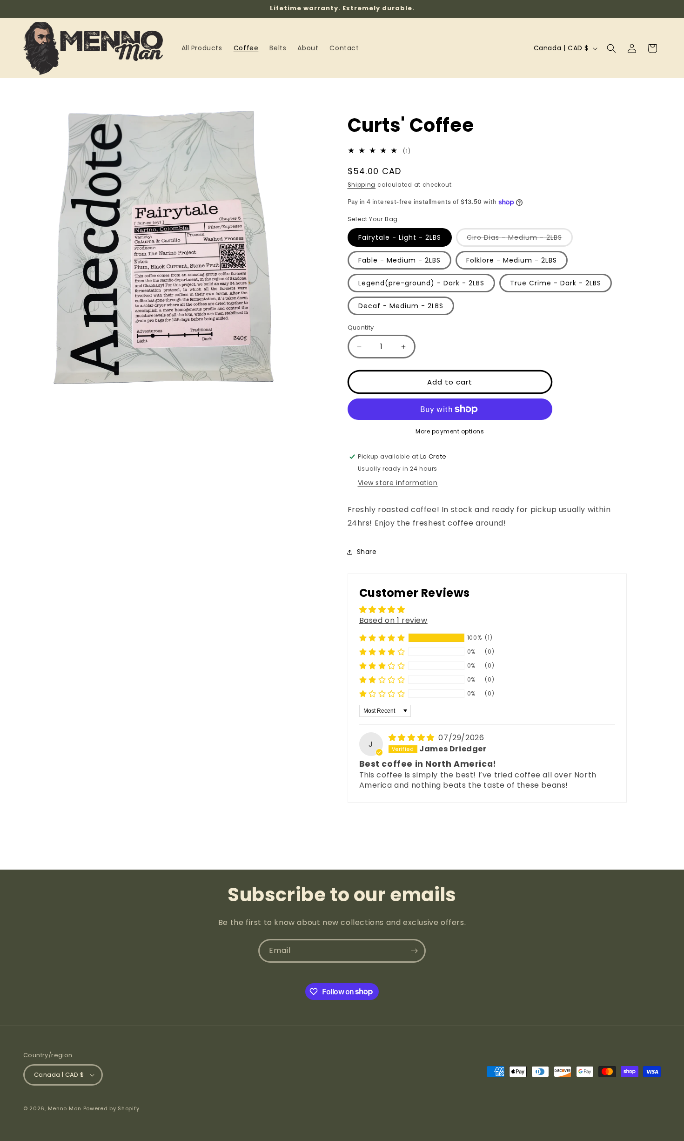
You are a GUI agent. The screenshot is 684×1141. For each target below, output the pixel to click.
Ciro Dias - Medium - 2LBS (520, 239)
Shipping (362, 185)
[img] (413, 737)
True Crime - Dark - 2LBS (555, 283)
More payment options (450, 431)
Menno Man (64, 1108)
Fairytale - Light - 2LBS (399, 237)
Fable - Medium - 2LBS (399, 260)
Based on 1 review (393, 620)
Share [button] (367, 551)
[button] (611, 48)
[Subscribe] (414, 951)
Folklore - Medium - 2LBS (511, 260)
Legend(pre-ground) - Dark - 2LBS (421, 283)
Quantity (361, 327)
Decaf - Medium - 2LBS (400, 306)
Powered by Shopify (111, 1108)
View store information (398, 482)
